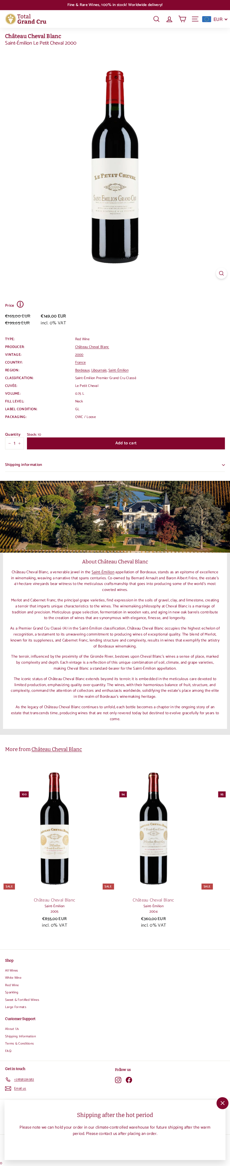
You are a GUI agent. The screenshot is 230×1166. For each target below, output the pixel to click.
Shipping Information (20, 1036)
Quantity (12, 435)
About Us (12, 1029)
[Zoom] (221, 273)
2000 (79, 355)
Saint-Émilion (118, 370)
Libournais (99, 370)
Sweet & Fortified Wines (22, 1000)
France (80, 362)
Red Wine (12, 985)
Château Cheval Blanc (33, 36)
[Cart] (182, 19)
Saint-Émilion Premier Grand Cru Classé (105, 378)
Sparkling (12, 992)
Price (14, 305)
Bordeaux (82, 370)
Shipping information (23, 465)
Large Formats (15, 1007)
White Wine (13, 977)
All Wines (11, 970)
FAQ (8, 1051)
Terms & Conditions (19, 1043)
